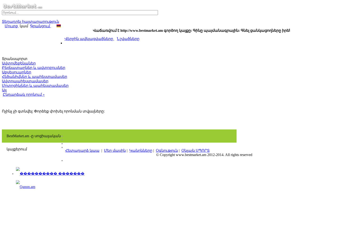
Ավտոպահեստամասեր (25, 81)
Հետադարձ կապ (82, 151)
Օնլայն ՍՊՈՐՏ (195, 151)
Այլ (4, 90)
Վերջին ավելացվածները (89, 39)
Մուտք (12, 26)
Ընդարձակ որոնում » (24, 94)
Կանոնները (140, 151)
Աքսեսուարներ (16, 72)
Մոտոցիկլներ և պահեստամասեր (35, 86)
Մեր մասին (115, 151)
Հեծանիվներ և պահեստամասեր (34, 77)
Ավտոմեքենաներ (19, 63)
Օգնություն (167, 151)
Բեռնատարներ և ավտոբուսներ (33, 68)
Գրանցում (40, 26)
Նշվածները (128, 39)
